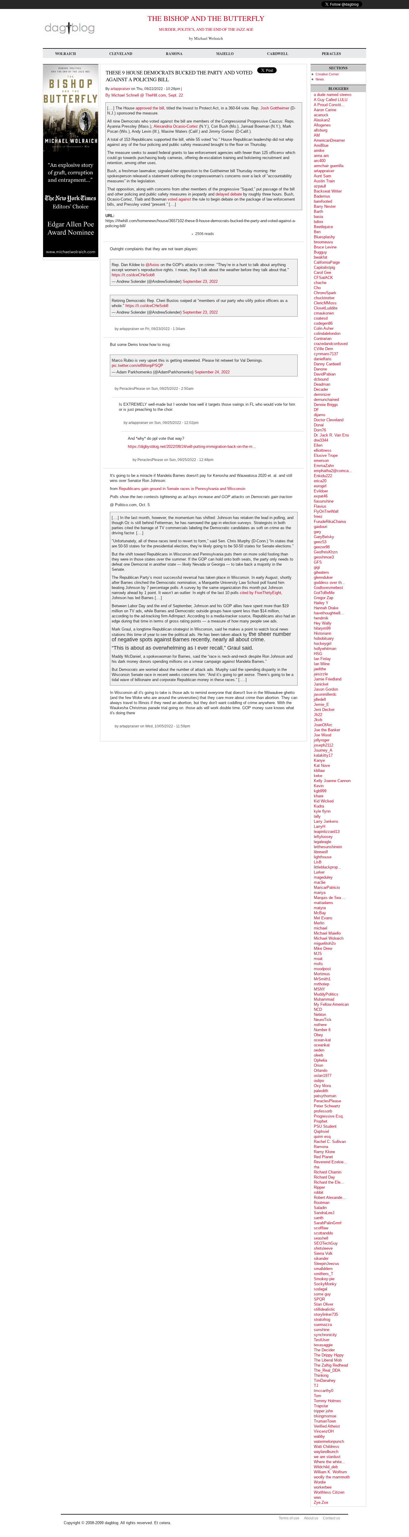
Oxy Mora (322, 1085)
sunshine (321, 1329)
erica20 (320, 481)
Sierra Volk (323, 1253)
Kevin (319, 786)
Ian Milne (322, 664)
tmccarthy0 (323, 1390)
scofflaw (321, 1228)
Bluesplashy (324, 237)
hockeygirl (322, 643)
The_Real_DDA (327, 1370)
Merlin (319, 923)
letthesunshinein (328, 847)
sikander (321, 1258)
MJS (318, 953)
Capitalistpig (324, 267)
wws (317, 1497)
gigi (317, 567)
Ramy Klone (324, 1152)
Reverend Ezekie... (330, 1162)
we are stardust (327, 1456)
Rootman (321, 1202)
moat (318, 958)
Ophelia (320, 1060)
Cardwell (277, 53)
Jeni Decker (324, 709)
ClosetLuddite (325, 308)
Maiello (225, 53)
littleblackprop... (327, 867)
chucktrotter (324, 298)
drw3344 (321, 440)
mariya (319, 892)
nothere (320, 1024)
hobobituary (324, 638)
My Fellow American (331, 1004)
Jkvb (318, 720)
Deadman (322, 384)
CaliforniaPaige (327, 262)
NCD (318, 1009)
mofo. (319, 963)
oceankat (322, 1045)
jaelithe (320, 669)
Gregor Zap (323, 598)
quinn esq (322, 1136)
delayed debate (229, 194)
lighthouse (322, 857)
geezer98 (322, 547)
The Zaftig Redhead (331, 1365)
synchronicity (325, 1335)
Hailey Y (321, 603)
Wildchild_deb (326, 1467)
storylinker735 (326, 1314)
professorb (323, 1111)
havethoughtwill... (329, 613)
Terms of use (289, 1518)
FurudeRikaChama (330, 521)
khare (318, 796)
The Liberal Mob (328, 1360)
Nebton (320, 1014)
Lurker (319, 872)
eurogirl (320, 486)
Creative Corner (327, 74)
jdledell (320, 699)
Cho (317, 288)
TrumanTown (325, 1421)
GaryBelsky (324, 537)
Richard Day (324, 1177)
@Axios (152, 264)
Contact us (331, 1518)
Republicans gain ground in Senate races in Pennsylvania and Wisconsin (182, 488)
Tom (317, 1395)
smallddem (323, 1268)
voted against (179, 199)
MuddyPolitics (326, 994)
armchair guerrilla (328, 166)
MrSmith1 (322, 979)
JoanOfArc (323, 725)
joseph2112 (323, 745)
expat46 (321, 496)
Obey (318, 1035)
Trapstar (321, 1406)
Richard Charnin (327, 1172)
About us (311, 1518)
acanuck (321, 115)
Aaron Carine (325, 110)
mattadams (323, 902)
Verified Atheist (327, 1426)
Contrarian (322, 338)
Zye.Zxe (321, 1502)
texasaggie (323, 1345)
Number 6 (322, 1030)
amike (319, 150)
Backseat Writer (328, 191)
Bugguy (320, 252)
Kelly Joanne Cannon (332, 781)
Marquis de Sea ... (330, 897)
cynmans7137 (326, 354)
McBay (320, 913)
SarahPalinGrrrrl (327, 1223)
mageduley (323, 877)
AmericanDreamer (329, 140)
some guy (322, 1294)
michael (320, 928)
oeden (319, 1050)
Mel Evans (323, 918)
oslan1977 (322, 1075)
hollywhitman (325, 648)
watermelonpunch (329, 1441)
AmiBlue (321, 145)
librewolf (321, 852)
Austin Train (324, 181)
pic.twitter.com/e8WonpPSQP (137, 365)
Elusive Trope (326, 455)
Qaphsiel (321, 1131)
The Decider (324, 1350)
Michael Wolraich (328, 938)
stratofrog (322, 1319)
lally (317, 816)
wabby (319, 1436)
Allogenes (322, 125)
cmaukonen (324, 313)
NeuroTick (322, 1019)
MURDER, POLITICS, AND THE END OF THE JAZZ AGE (206, 29)
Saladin (320, 1207)
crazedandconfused (331, 343)
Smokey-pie (324, 1279)
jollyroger (321, 740)
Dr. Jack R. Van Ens (331, 435)
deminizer (322, 394)
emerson (321, 460)
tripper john (323, 1411)
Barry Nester (325, 206)
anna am (321, 155)
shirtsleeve (323, 1248)
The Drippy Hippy (329, 1355)
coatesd (321, 318)
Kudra (319, 806)
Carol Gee (322, 272)
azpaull (320, 186)
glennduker (323, 577)
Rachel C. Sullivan (330, 1141)
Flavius (320, 506)
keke (318, 775)
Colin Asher (324, 328)
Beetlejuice (323, 227)
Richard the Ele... (329, 1182)
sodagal (320, 1289)
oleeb (318, 1055)
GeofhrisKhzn (325, 552)
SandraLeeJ (324, 1213)
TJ (316, 1385)
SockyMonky (325, 1284)
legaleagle (322, 842)
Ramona (174, 53)
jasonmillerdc (325, 694)
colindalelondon (327, 333)
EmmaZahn (324, 465)
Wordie (320, 1482)
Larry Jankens (326, 821)
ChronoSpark (325, 293)
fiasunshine (324, 501)
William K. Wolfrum (330, 1472)
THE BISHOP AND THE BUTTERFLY (206, 18)
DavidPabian (325, 374)
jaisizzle (321, 674)
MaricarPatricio (327, 887)
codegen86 (323, 323)
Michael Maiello (327, 933)
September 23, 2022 (200, 281)
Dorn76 (320, 430)
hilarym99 (322, 628)
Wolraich (65, 53)
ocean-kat (322, 1040)
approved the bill (150, 108)
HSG (318, 653)
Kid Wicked (324, 801)
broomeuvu (323, 242)
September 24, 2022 (212, 372)
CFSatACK (323, 277)
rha (316, 1167)
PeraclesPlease (132, 389)
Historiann (322, 633)
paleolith (321, 1091)
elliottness (322, 450)
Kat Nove (322, 765)
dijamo (319, 415)
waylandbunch (326, 1451)
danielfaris (322, 359)
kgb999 (320, 791)
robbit (318, 1192)
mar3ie (319, 882)
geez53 (320, 542)
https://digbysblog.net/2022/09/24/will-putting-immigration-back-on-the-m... (192, 446)
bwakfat (320, 257)
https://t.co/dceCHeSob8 (133, 275)
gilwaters (321, 572)
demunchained (326, 399)
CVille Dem (323, 349)
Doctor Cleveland (328, 420)
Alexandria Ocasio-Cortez (176, 126)
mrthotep (321, 984)
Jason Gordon (326, 689)
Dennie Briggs (326, 404)
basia (318, 216)
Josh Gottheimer (275, 108)
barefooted (323, 201)
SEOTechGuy (326, 1243)
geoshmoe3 (324, 557)
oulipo (319, 1080)
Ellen (318, 445)
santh (318, 1218)
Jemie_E (321, 704)
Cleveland (120, 53)
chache (320, 282)
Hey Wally (322, 623)
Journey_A (323, 750)
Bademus (322, 196)
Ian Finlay (322, 659)
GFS (318, 562)
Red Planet (323, 1157)
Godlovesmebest (328, 587)
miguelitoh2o (325, 943)
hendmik (321, 618)
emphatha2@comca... (333, 470)
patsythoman (325, 1096)
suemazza (323, 1324)
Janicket (321, 684)
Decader (321, 389)
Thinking (321, 1375)
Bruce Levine (325, 247)
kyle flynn (322, 811)
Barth (318, 211)
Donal (319, 425)
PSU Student (325, 1126)
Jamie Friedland (327, 679)
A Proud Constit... (329, 105)
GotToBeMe (324, 592)
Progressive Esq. (329, 1116)
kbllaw (319, 770)
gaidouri (320, 526)
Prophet (320, 1121)
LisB (318, 862)
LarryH (319, 826)
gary (317, 531)
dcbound (321, 379)
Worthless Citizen (329, 1492)
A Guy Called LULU (330, 99)
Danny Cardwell (327, 364)
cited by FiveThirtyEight (260, 592)
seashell (321, 1238)
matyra (320, 908)
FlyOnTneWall (326, 511)
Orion (318, 1065)
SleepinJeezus (326, 1263)
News (320, 79)
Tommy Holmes (327, 1401)
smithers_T (323, 1274)
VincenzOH (324, 1431)
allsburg (320, 130)
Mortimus (322, 974)
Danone (320, 369)
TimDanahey (325, 1380)
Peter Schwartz (327, 1106)
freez (318, 516)
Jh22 (318, 714)
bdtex (318, 221)
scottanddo (323, 1233)
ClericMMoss (325, 303)
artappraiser (120, 89)
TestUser (321, 1340)
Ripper (319, 1187)
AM (317, 135)
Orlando (320, 1070)
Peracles (331, 53)
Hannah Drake (326, 608)
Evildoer (321, 491)
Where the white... (329, 1462)
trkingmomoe (325, 1416)
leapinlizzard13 (327, 831)
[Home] (69, 34)
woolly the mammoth (332, 1477)
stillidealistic (324, 1309)
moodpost (322, 969)
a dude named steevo (332, 94)
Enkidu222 (323, 476)
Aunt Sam (322, 176)
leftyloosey (323, 836)
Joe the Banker (327, 730)
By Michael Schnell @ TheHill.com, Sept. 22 (144, 95)
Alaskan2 (322, 120)
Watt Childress (326, 1446)
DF (316, 409)
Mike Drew (323, 948)
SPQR (319, 1299)
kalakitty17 (323, 755)
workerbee (322, 1487)
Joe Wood (322, 735)
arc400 (319, 160)
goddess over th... (329, 582)
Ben (317, 232)
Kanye (319, 760)
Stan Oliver (323, 1304)
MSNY (319, 989)
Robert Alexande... (330, 1197)
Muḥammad (324, 999)
